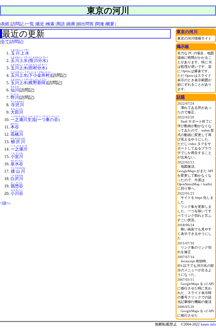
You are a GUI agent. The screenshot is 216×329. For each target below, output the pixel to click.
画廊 (71, 24)
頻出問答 (85, 24)
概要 (110, 24)
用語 (60, 24)
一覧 (30, 24)
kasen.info (208, 324)
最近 (40, 24)
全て (5, 41)
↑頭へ (5, 203)
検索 (50, 24)
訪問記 (17, 24)
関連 (100, 24)
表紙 (5, 24)
